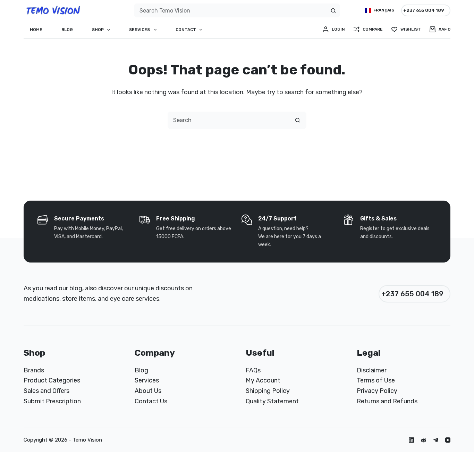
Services (139, 29)
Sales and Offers (46, 391)
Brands (34, 370)
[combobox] (230, 10)
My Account (263, 380)
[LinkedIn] (411, 440)
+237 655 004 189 (423, 10)
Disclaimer (372, 370)
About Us (148, 391)
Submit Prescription (52, 401)
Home (36, 29)
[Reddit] (423, 440)
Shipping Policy (268, 391)
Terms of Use (376, 380)
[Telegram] (435, 440)
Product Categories (52, 380)
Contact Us (151, 401)
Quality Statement (272, 401)
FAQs (253, 370)
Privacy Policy (377, 391)
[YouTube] (447, 440)
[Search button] (333, 10)
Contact (186, 29)
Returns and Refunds (387, 401)
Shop (98, 29)
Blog (67, 29)
